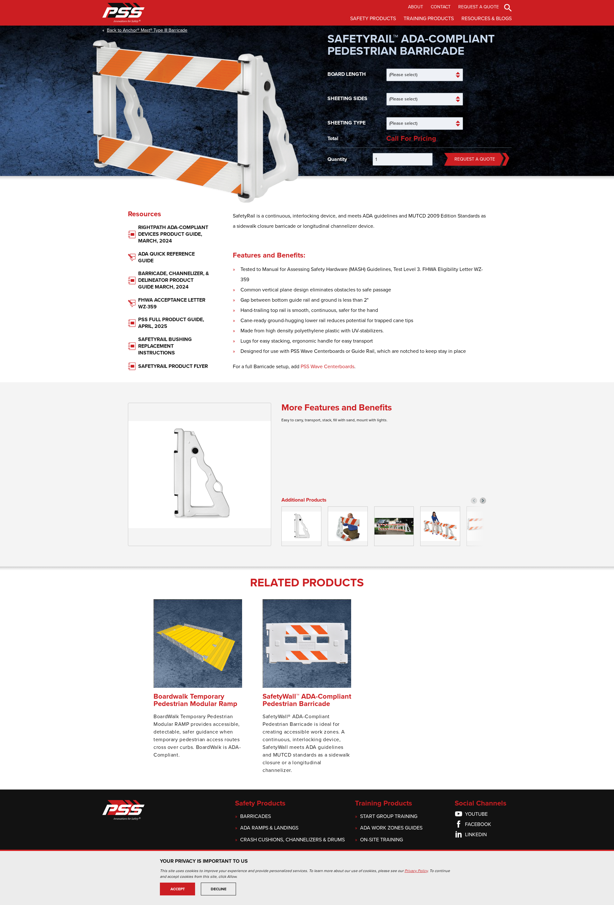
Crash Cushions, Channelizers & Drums (292, 840)
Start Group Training (388, 816)
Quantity (337, 159)
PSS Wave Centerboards (327, 366)
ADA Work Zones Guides (391, 828)
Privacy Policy (416, 871)
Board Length (346, 74)
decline (218, 889)
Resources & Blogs (486, 18)
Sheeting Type (346, 123)
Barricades (255, 816)
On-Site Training (381, 840)
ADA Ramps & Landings (269, 828)
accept (177, 889)
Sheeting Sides (347, 98)
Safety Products (373, 18)
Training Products (429, 18)
